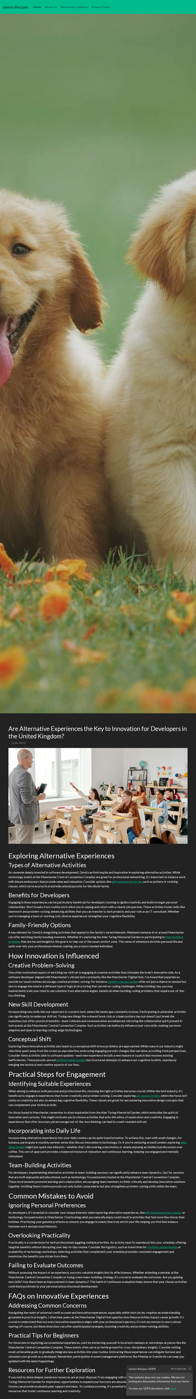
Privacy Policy (100, 7)
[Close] (190, 1368)
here (173, 1388)
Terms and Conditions (74, 7)
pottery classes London (123, 981)
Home (38, 7)
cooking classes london (162, 1247)
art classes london (148, 1095)
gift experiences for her (127, 881)
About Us (50, 7)
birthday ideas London (71, 1060)
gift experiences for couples (163, 1212)
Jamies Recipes (15, 7)
